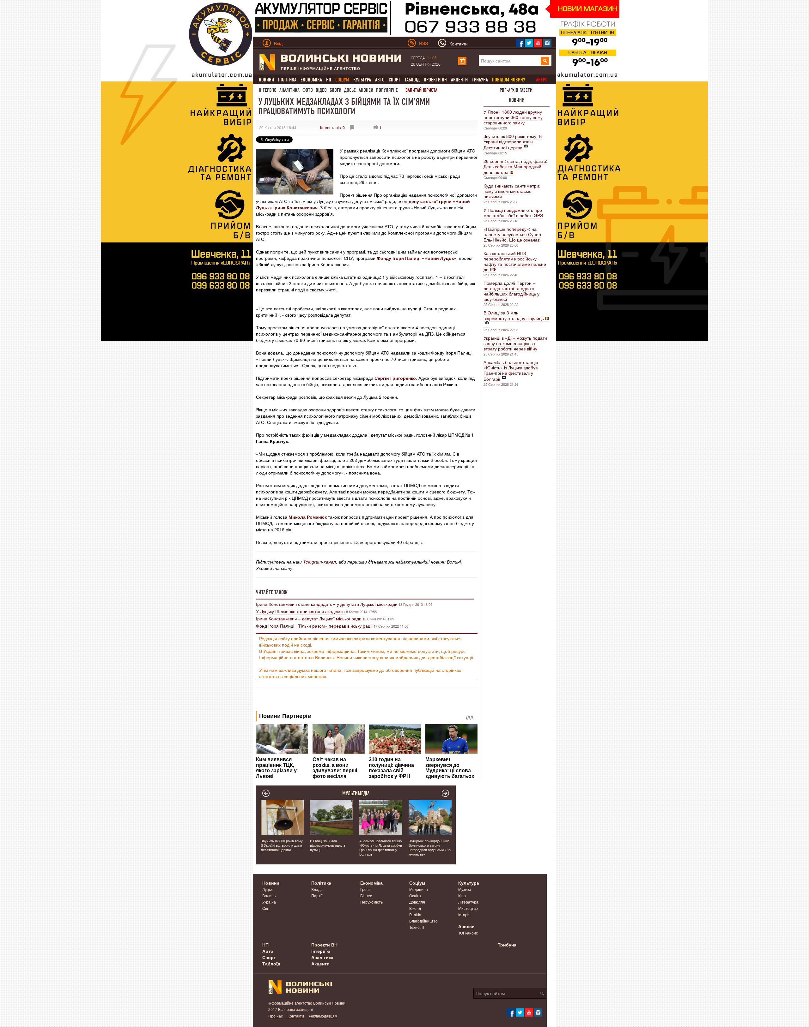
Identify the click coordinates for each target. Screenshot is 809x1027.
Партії (316, 895)
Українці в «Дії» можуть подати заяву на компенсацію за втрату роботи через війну (515, 343)
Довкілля (417, 902)
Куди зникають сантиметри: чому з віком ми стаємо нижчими (512, 191)
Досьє (350, 90)
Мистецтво (468, 908)
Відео (321, 90)
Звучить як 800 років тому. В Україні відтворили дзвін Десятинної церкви (513, 142)
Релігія (415, 914)
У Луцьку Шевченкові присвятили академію (301, 611)
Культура (362, 79)
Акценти (459, 79)
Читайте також (272, 592)
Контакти (296, 1015)
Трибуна (480, 79)
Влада (317, 889)
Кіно (462, 895)
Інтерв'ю (268, 90)
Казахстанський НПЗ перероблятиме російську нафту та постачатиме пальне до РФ (515, 261)
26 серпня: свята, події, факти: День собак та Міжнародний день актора (515, 166)
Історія (464, 914)
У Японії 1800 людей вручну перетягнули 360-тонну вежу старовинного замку (513, 117)
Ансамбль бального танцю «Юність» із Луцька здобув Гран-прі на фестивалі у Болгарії (511, 370)
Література (468, 902)
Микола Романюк (308, 517)
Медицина (418, 889)
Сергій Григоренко (395, 378)
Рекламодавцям (323, 1015)
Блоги (335, 90)
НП (328, 79)
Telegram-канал (319, 561)
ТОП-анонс (468, 932)
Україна (269, 902)
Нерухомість (371, 902)
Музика (464, 889)
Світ (266, 908)
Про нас (275, 1015)
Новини (266, 79)
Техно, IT (417, 927)
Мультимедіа (356, 793)
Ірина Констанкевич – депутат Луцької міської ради (309, 618)
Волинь (269, 895)
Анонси (366, 90)
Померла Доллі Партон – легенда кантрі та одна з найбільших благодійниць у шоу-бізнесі (511, 291)
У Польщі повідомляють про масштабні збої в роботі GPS (513, 212)
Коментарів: (332, 127)
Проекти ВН (435, 79)
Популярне (387, 90)
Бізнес (366, 895)
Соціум (417, 883)
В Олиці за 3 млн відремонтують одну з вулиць (514, 315)
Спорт (394, 79)
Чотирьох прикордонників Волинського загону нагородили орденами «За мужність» (430, 847)
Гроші (365, 889)
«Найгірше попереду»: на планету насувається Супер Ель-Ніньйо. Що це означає (512, 234)
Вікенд (415, 908)
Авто (380, 79)
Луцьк (267, 889)
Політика (287, 79)
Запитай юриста (421, 90)
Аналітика (289, 90)
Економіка (311, 79)
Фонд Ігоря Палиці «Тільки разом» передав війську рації (314, 626)
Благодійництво (423, 920)
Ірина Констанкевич (295, 207)
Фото (307, 90)
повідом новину (508, 79)
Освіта (415, 895)
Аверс (541, 79)
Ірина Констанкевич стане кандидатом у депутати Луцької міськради (327, 604)
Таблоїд (412, 79)
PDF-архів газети (516, 90)
